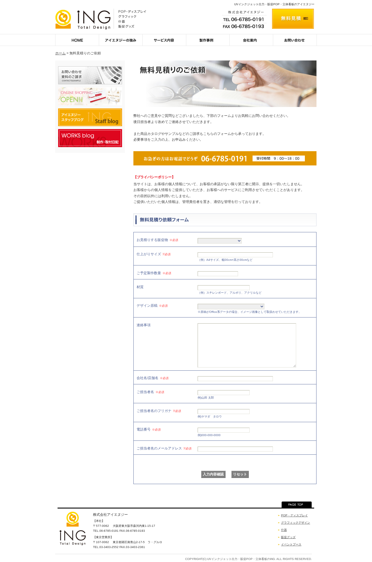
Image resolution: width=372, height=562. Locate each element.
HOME (77, 40)
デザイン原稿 (152, 306)
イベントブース (291, 544)
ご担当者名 (150, 392)
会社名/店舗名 (153, 378)
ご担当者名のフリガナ (159, 411)
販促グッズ (288, 537)
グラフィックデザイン (295, 522)
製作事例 (208, 40)
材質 (140, 287)
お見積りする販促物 (157, 240)
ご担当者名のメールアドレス (164, 448)
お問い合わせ (295, 40)
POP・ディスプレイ (294, 515)
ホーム (60, 53)
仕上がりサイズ (154, 254)
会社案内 (251, 40)
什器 (284, 529)
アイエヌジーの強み (120, 40)
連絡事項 (144, 325)
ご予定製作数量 (154, 273)
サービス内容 (164, 40)
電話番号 (149, 429)
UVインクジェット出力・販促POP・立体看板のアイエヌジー (274, 4)
